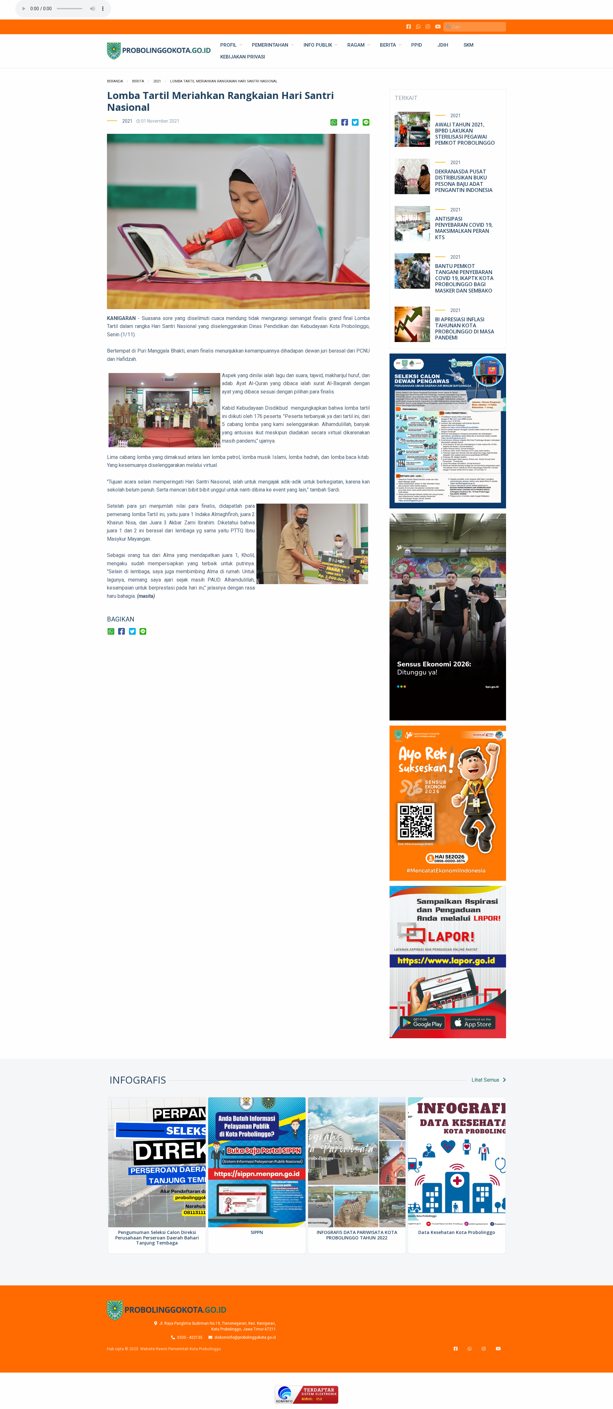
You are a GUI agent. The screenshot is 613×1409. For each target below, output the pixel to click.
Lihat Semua (486, 1080)
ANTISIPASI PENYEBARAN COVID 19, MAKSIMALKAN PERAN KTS (464, 228)
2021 (157, 81)
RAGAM (356, 45)
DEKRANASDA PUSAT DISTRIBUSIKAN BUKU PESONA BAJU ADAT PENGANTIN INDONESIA (464, 181)
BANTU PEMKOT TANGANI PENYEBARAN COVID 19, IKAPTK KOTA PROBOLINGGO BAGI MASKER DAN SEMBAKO (464, 278)
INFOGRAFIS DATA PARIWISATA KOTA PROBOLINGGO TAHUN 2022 (357, 1235)
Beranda (115, 81)
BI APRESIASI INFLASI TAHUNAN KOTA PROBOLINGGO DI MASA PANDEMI (464, 328)
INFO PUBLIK (318, 45)
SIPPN (257, 1232)
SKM (468, 45)
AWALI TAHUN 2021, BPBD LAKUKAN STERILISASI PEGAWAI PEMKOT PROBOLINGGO (465, 134)
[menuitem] (228, 45)
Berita (138, 81)
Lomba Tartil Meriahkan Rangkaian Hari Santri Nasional (223, 81)
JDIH (442, 45)
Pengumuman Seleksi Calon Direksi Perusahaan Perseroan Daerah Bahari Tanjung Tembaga (157, 1237)
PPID (416, 45)
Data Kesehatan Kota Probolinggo (456, 1232)
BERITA (388, 45)
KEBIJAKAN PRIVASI (242, 57)
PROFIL (228, 45)
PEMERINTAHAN (270, 45)
